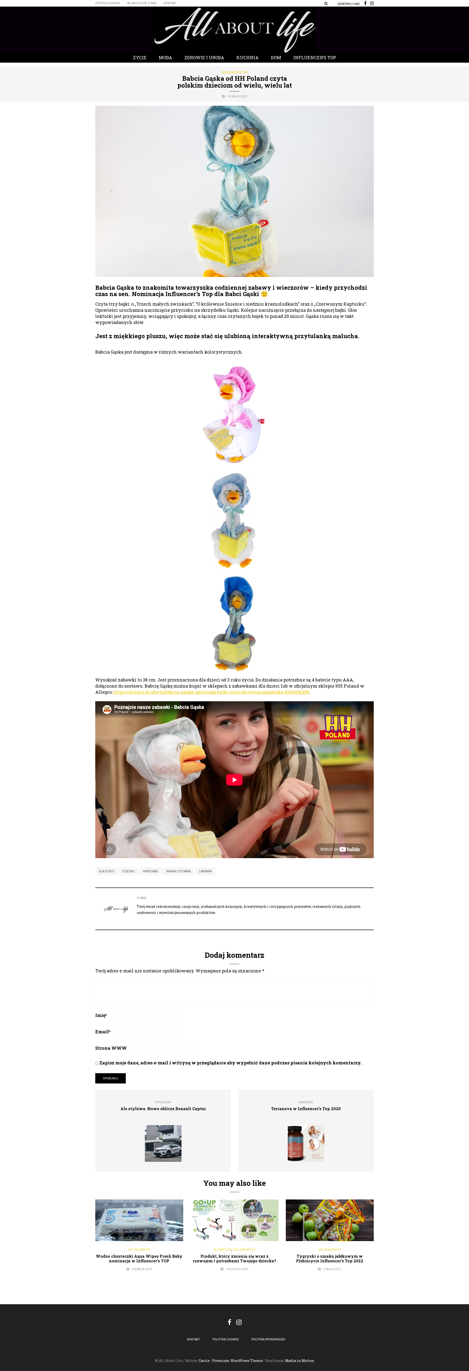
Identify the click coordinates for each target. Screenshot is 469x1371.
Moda (165, 57)
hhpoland (150, 871)
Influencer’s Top (314, 57)
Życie (140, 57)
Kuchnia (247, 57)
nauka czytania (178, 871)
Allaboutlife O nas (141, 3)
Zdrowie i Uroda (204, 57)
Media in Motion (299, 1360)
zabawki (205, 871)
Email (102, 1032)
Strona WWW (111, 1048)
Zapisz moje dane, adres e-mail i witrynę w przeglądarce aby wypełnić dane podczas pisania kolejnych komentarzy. (230, 1063)
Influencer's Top (234, 72)
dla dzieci (106, 871)
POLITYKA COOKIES (226, 1339)
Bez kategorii (222, 1249)
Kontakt (170, 3)
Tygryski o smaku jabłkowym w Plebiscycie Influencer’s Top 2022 (329, 1258)
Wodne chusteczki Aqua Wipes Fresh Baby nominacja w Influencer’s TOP (139, 1258)
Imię (101, 1015)
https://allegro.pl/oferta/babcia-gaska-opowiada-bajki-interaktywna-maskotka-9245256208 (210, 692)
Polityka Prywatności (268, 1339)
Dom (276, 57)
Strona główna (107, 3)
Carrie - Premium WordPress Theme (231, 1360)
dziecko (128, 871)
